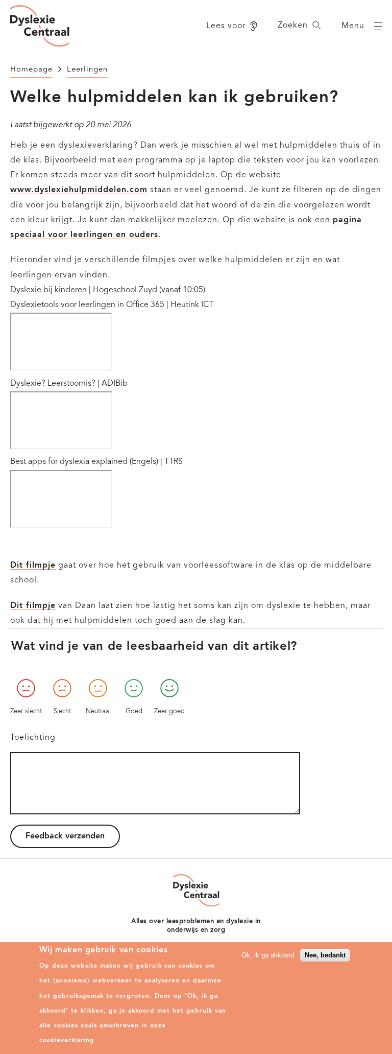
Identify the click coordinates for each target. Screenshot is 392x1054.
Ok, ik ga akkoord (267, 955)
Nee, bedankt (325, 955)
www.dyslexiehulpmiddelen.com (79, 190)
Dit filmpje (33, 565)
